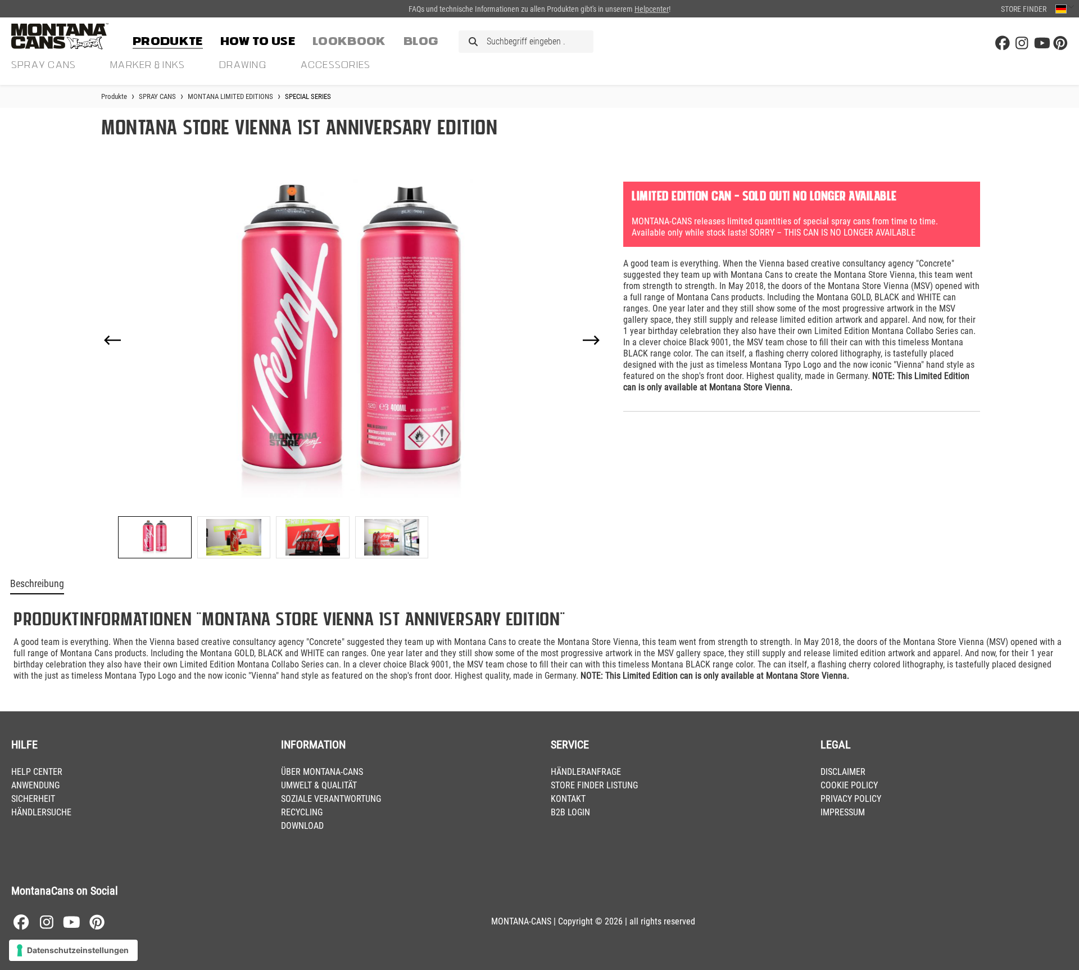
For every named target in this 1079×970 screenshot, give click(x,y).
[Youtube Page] (1041, 43)
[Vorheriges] (112, 340)
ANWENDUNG (35, 785)
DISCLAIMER (842, 771)
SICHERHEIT (33, 798)
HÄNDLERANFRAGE (586, 771)
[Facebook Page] (1002, 43)
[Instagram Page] (1021, 43)
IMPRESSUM (842, 812)
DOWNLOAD (302, 825)
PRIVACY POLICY (850, 798)
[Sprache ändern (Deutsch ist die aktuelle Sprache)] (1064, 8)
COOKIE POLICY (849, 785)
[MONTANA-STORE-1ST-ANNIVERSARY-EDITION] (352, 340)
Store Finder (1023, 8)
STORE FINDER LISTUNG (594, 785)
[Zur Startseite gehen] (67, 36)
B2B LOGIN (570, 812)
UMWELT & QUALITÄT (319, 785)
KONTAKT (568, 798)
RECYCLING (302, 812)
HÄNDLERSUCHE (41, 812)
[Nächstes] (591, 340)
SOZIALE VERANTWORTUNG (331, 798)
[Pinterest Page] (1060, 43)
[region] (352, 365)
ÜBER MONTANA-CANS (322, 771)
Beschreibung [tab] (37, 583)
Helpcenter (651, 8)
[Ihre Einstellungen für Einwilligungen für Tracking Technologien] (73, 950)
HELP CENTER (36, 771)
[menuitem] (168, 39)
